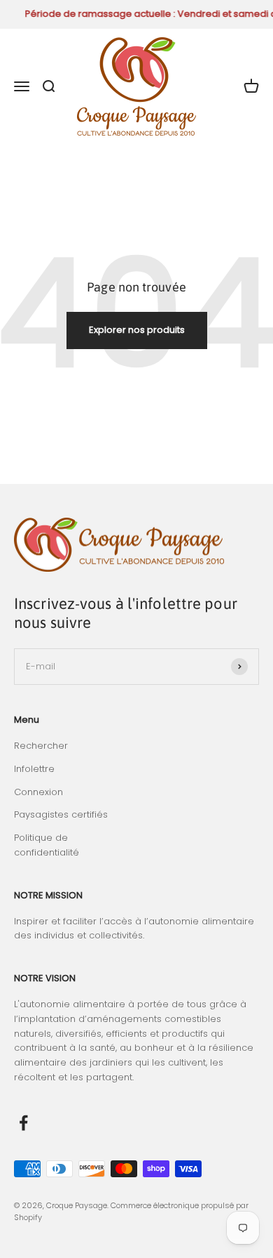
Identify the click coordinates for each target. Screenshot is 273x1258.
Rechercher (41, 745)
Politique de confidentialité (46, 845)
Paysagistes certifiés (61, 814)
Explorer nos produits (137, 329)
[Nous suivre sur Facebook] (23, 1122)
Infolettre (34, 768)
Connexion (38, 792)
